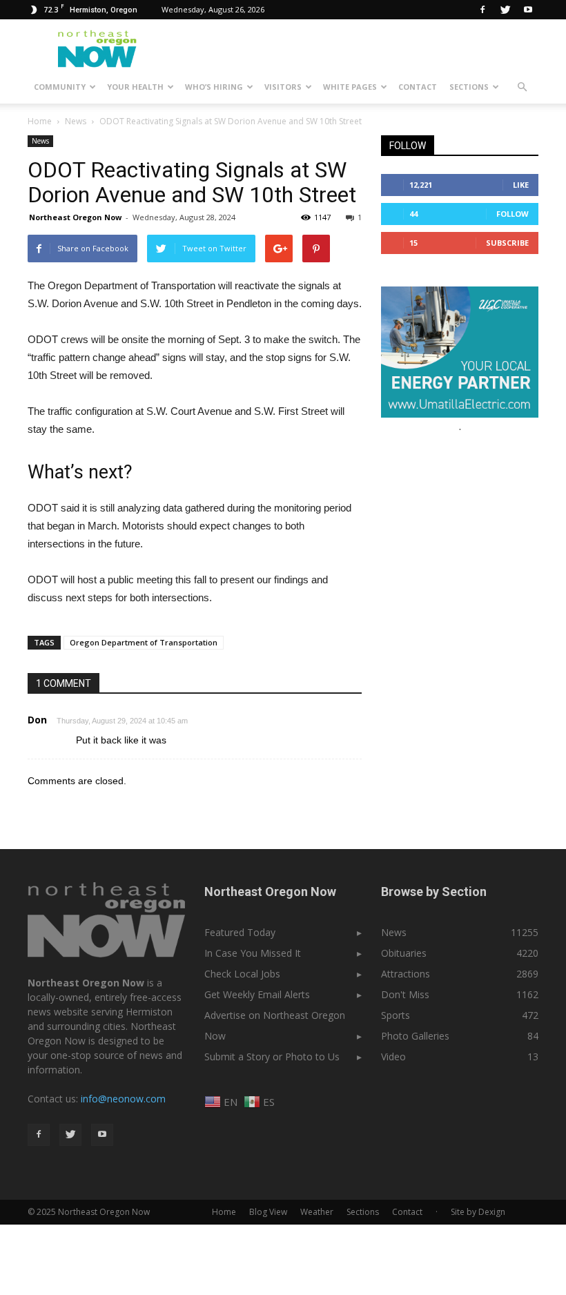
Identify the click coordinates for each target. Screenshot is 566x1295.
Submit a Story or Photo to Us (272, 1056)
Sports (395, 1015)
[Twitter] (505, 9)
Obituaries (404, 953)
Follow (512, 213)
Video (393, 1056)
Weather (316, 1212)
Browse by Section (434, 891)
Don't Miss (405, 994)
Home (40, 121)
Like (521, 184)
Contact (417, 86)
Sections (469, 86)
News (40, 141)
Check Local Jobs (242, 973)
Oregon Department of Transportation (143, 642)
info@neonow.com (123, 1098)
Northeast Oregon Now (75, 217)
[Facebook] (482, 9)
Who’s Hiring (214, 86)
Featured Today (239, 932)
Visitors (283, 86)
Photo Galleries (415, 1035)
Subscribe (507, 242)
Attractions (405, 973)
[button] (521, 87)
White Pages (350, 86)
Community (60, 86)
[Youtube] (528, 9)
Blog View (268, 1212)
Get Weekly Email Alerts (257, 994)
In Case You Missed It (252, 953)
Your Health (135, 86)
